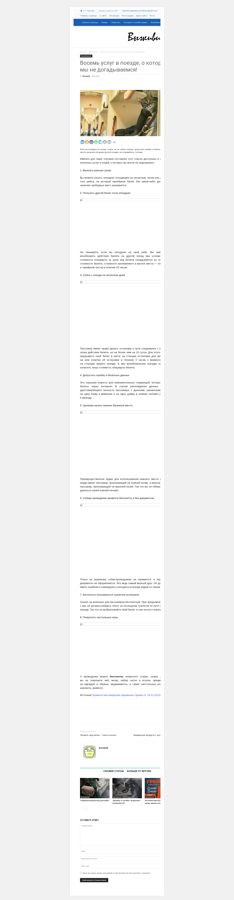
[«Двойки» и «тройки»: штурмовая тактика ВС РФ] (127, 788)
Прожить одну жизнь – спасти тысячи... (98, 735)
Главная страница (88, 15)
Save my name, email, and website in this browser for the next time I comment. (116, 873)
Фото (152, 15)
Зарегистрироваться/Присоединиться (139, 10)
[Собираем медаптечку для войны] (95, 788)
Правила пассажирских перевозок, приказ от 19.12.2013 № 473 (130, 695)
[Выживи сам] (152, 37)
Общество (115, 22)
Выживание (156, 22)
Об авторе (114, 15)
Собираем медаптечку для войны (94, 800)
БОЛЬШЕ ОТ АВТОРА (139, 771)
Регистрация (127, 15)
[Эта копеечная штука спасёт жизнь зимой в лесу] (159, 788)
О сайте (103, 15)
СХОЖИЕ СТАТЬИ (113, 771)
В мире (104, 22)
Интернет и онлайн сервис (135, 22)
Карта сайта (141, 15)
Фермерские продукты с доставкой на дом (153, 735)
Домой (83, 52)
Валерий (86, 76)
